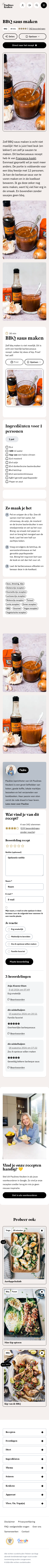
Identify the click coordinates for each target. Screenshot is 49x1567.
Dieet (8, 1450)
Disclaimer (9, 1521)
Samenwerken (11, 1531)
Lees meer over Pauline (17, 803)
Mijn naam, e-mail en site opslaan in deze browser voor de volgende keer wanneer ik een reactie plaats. (24, 913)
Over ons (37, 1526)
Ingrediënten (12, 1459)
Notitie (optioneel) (13, 852)
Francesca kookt (26, 158)
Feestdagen (11, 1441)
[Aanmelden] (30, 5)
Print (16, 362)
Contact (25, 1531)
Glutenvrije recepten (15, 588)
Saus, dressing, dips (15, 583)
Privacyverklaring (26, 1521)
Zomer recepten (29, 604)
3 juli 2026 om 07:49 (19, 989)
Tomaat (30, 600)
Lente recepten (12, 604)
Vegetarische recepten (16, 612)
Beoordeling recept (17, 840)
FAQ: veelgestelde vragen (16, 1526)
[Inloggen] (23, 5)
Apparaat (11, 1495)
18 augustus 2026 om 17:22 (23, 1047)
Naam (8, 881)
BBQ (8, 608)
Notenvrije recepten (15, 600)
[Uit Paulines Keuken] (7, 5)
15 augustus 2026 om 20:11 (23, 1013)
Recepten (10, 1432)
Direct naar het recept (23, 45)
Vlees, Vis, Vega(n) (15, 1504)
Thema (9, 1468)
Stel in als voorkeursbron (29, 1196)
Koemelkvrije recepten (16, 592)
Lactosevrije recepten (15, 596)
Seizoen (10, 1477)
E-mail (9, 894)
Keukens (10, 1486)
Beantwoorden (17, 999)
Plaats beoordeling (19, 961)
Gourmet (17, 608)
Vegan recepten (31, 608)
